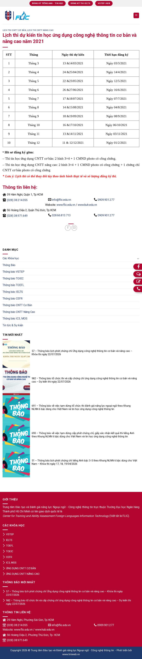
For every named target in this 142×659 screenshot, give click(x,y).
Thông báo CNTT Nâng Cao (19, 312)
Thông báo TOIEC (13, 278)
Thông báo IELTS (13, 291)
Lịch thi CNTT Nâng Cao (40, 30)
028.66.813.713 (61, 215)
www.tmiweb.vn (71, 654)
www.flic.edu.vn (66, 204)
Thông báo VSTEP (13, 271)
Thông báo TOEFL (13, 285)
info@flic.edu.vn (61, 199)
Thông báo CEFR (13, 298)
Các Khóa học (11, 258)
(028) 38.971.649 (17, 215)
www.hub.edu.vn (44, 629)
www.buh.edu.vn (87, 204)
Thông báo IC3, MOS (15, 318)
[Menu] (136, 15)
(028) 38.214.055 (17, 200)
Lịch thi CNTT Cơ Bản (14, 30)
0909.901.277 (106, 199)
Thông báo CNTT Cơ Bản (17, 305)
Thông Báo (9, 265)
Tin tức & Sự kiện (13, 325)
